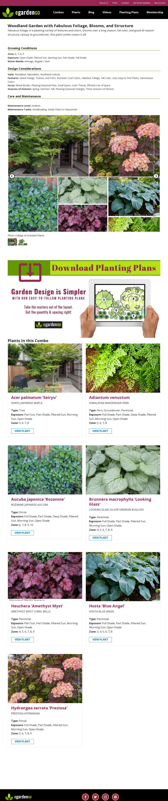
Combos (58, 12)
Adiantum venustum (109, 397)
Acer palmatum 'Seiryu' (34, 397)
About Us (103, 2)
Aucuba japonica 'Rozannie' (38, 499)
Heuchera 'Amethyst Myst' (37, 606)
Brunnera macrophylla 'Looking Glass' (120, 501)
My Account (160, 2)
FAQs (114, 2)
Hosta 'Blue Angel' (107, 606)
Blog (91, 12)
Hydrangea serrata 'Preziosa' (39, 707)
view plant (22, 431)
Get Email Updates (141, 2)
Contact (125, 2)
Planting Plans (128, 12)
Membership (155, 12)
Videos (107, 12)
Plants (76, 12)
